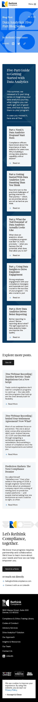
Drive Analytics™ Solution (13, 632)
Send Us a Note (12, 569)
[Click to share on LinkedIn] (13, 43)
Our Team (6, 646)
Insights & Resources (11, 642)
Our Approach (8, 637)
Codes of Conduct (10, 623)
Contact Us (7, 651)
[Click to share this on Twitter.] (18, 43)
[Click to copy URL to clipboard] (24, 43)
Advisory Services (10, 628)
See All (8, 362)
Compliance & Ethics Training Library (18, 619)
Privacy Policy (11, 690)
